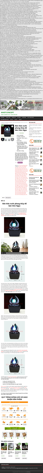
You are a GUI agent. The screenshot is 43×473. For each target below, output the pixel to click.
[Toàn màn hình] (26, 253)
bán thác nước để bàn (22, 166)
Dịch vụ (11, 119)
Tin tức (16, 119)
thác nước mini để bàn (18, 289)
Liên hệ (20, 119)
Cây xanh (19, 117)
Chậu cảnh (24, 117)
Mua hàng (20, 162)
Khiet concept (11, 214)
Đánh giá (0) (8, 197)
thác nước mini (24, 191)
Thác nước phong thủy (16, 122)
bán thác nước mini (18, 167)
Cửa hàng (2, 117)
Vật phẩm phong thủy (5, 119)
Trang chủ (14, 117)
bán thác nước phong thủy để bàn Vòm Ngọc (21, 172)
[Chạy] (2, 253)
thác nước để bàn (18, 191)
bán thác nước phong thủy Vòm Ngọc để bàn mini (21, 176)
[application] (14, 246)
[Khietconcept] (21, 109)
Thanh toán (8, 117)
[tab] (3, 198)
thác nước (25, 189)
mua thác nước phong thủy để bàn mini (20, 183)
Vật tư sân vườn (31, 117)
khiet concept (20, 351)
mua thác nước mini (20, 179)
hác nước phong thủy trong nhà (15, 387)
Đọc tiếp (10, 455)
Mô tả (3, 197)
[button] (14, 246)
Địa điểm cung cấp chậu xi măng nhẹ (35, 136)
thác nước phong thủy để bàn (20, 192)
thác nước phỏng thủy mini (22, 194)
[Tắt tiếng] (24, 253)
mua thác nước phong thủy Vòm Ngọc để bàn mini (21, 187)
